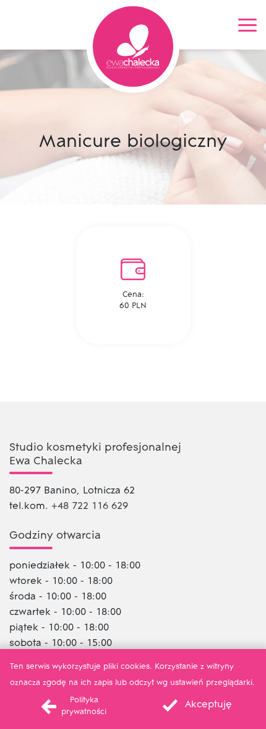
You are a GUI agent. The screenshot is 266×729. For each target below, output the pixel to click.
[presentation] (194, 705)
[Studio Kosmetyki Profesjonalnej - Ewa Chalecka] (133, 46)
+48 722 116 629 (89, 506)
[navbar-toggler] (247, 25)
